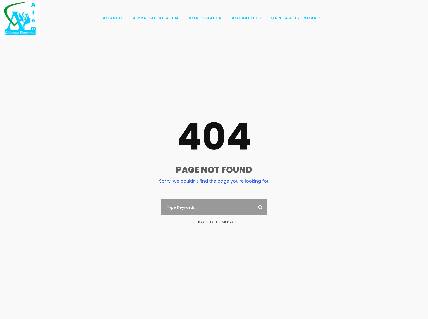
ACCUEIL (113, 17)
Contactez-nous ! (296, 17)
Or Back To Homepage (214, 221)
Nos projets (205, 17)
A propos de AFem (156, 17)
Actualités (246, 17)
